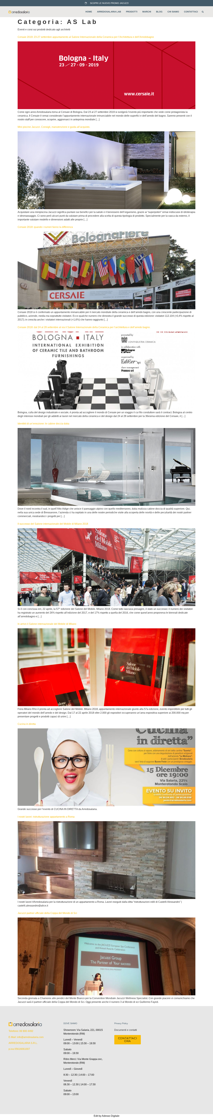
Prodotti (131, 11)
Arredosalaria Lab (109, 11)
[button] (202, 12)
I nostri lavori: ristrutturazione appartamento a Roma (46, 816)
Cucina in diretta (27, 724)
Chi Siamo (173, 11)
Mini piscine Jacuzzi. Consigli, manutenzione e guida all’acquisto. (54, 127)
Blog (159, 11)
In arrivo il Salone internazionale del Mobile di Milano (47, 624)
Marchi (146, 11)
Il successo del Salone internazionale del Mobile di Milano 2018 (53, 523)
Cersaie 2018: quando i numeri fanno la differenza (45, 227)
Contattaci (191, 11)
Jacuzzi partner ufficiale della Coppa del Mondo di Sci (47, 913)
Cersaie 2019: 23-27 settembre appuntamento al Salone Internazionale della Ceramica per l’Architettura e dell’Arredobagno (86, 37)
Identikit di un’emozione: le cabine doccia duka (43, 423)
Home (88, 11)
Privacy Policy (121, 1023)
